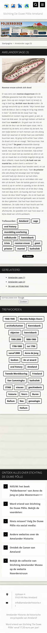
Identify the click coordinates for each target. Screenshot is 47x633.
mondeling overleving (15, 232)
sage (35, 221)
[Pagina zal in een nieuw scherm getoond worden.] (23, 70)
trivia (7, 243)
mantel (21, 248)
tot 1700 (31, 346)
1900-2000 (16, 339)
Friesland (37, 373)
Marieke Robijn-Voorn (31, 318)
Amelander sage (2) (16, 282)
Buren (35, 394)
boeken (14, 360)
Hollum (23, 407)
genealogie (34, 401)
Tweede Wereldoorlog (16, 373)
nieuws (20, 387)
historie (12, 394)
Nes (22, 401)
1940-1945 (10, 318)
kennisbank (27, 237)
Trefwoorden (8, 221)
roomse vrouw (22, 243)
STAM (8, 387)
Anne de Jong (31, 353)
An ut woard (29, 360)
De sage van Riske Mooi (18, 286)
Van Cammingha (16, 380)
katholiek (35, 248)
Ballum (11, 401)
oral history (10, 226)
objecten (14, 332)
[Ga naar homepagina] (23, 6)
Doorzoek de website (35, 4)
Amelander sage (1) (16, 277)
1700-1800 (17, 346)
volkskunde (10, 237)
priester (8, 248)
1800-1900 (31, 339)
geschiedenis (35, 387)
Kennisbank (34, 325)
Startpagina (7, 43)
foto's (24, 394)
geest (37, 243)
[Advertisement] (23, 440)
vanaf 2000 (14, 353)
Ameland (23, 221)
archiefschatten (15, 325)
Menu (42, 4)
